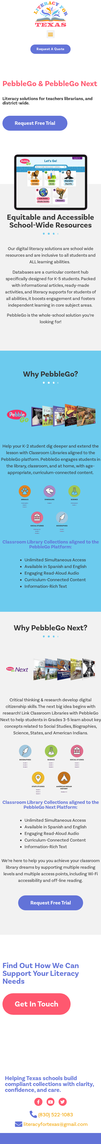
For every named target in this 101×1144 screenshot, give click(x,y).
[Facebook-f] (38, 1102)
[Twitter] (62, 1102)
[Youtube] (50, 1102)
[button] (51, 34)
